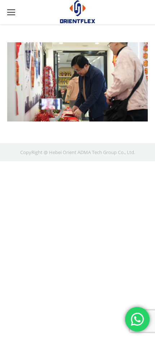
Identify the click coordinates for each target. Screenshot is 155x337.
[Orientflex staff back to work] (77, 81)
